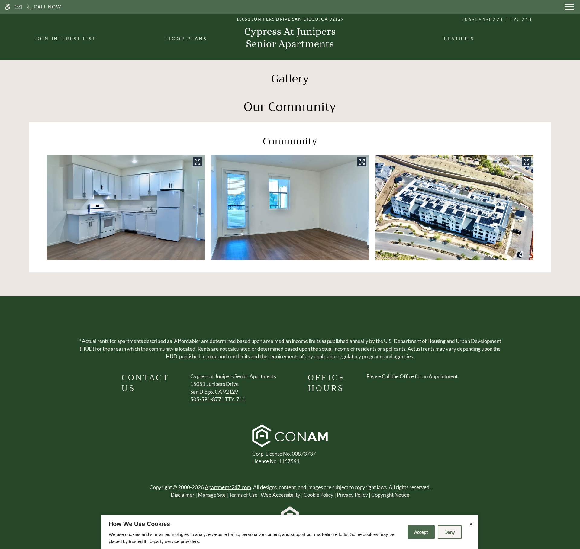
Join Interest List (65, 38)
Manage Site (212, 495)
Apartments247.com (228, 487)
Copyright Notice (390, 495)
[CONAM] (290, 436)
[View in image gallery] (197, 161)
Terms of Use (243, 495)
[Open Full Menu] (569, 7)
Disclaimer (183, 495)
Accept (421, 532)
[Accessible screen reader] (7, 7)
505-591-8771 (497, 19)
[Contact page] (18, 7)
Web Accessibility (280, 495)
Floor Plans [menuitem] (186, 38)
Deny (449, 532)
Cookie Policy (319, 495)
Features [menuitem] (459, 38)
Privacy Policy (352, 495)
